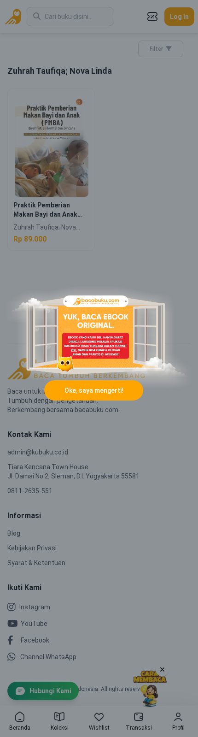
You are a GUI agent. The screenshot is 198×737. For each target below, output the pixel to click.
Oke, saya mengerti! (93, 390)
